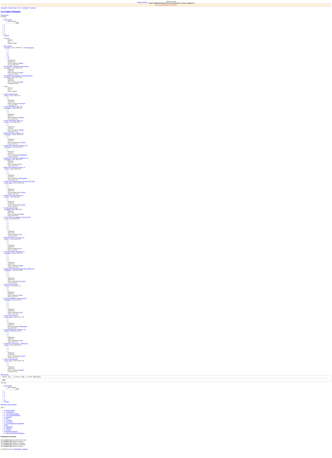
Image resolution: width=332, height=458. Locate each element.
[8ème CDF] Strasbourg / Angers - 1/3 (14, 167)
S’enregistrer (25, 7)
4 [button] (4, 29)
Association (4, 7)
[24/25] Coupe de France (11, 94)
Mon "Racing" (8, 46)
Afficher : (5, 376)
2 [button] (4, 26)
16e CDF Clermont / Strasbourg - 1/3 (14, 251)
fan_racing (22, 103)
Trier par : (18, 376)
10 (8, 57)
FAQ (19, 7)
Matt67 (21, 63)
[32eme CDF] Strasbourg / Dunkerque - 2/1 (16, 158)
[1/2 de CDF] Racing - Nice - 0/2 (13, 106)
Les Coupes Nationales (11, 11)
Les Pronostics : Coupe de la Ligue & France (16, 66)
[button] (8, 19)
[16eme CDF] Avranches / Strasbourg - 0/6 (16, 145)
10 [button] (5, 34)
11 (8, 58)
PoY (7, 95)
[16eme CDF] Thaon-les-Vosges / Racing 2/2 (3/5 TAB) (19, 181)
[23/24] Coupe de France (11, 208)
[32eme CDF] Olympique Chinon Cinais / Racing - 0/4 (19, 268)
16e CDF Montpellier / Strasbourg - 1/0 (15, 329)
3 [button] (4, 27)
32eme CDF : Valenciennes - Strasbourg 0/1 (16, 343)
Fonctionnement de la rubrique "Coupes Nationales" (18, 75)
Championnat (30, 47)
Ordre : (31, 376)
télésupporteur (23, 155)
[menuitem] (17, 449)
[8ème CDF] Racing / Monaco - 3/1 (14, 133)
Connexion (33, 7)
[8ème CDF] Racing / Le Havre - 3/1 (14, 237)
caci (7, 219)
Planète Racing (12, 7)
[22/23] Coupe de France (11, 284)
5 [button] (4, 31)
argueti (8, 47)
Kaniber (8, 108)
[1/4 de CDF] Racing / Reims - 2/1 (13, 120)
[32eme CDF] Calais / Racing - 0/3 (13, 195)
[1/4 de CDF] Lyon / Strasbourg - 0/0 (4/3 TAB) (17, 217)
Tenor (7, 286)
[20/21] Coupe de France (11, 359)
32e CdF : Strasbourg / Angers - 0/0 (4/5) (15, 298)
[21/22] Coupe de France (11, 315)
